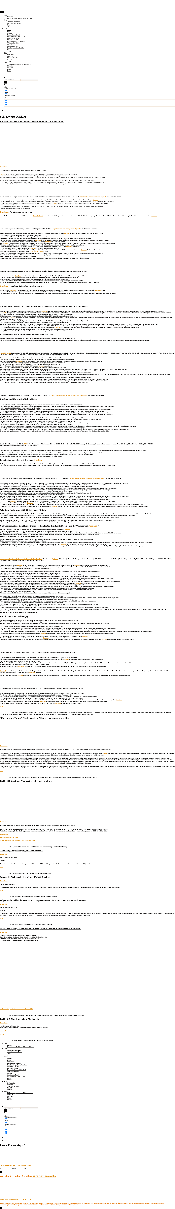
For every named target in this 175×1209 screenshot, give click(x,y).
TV (8, 26)
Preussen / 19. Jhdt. (12, 39)
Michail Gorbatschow (19, 714)
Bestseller (10, 17)
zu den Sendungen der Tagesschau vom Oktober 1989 (16, 1009)
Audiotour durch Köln (13, 21)
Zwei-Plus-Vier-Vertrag (60, 847)
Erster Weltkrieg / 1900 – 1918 (16, 41)
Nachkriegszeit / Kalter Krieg (91, 712)
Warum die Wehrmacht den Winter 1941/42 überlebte (25, 877)
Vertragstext (4, 834)
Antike (9, 30)
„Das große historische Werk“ (9, 837)
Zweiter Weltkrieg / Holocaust (134, 712)
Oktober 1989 (23, 1015)
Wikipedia (3, 1031)
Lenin (10, 714)
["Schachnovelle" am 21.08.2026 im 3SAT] (4, 1162)
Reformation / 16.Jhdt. (13, 35)
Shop (5, 15)
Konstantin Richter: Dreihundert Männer (15, 1200)
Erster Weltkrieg (149, 712)
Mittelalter (10, 33)
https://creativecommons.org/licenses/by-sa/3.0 (67, 229)
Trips (8, 25)
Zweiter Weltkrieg (12, 46)
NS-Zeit (9, 44)
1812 (21, 1040)
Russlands (4, 212)
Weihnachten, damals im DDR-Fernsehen (19, 64)
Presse (5, 28)
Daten (5, 53)
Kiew (6, 714)
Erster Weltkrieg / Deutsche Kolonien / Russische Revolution (63, 712)
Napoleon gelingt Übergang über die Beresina (21, 850)
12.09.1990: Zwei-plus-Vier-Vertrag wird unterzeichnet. (26, 781)
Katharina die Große (36, 251)
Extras (5, 62)
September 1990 (24, 847)
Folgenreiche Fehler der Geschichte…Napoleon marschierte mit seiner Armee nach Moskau (43, 900)
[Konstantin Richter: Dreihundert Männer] (4, 1196)
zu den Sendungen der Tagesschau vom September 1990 (17, 840)
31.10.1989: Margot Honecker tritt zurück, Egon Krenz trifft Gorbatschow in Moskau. (40, 928)
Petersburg (6, 243)
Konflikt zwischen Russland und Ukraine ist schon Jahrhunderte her (32, 121)
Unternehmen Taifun (78, 777)
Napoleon (10, 56)
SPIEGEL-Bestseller (44, 1176)
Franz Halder (48, 777)
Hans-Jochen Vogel (47, 1015)
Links (9, 69)
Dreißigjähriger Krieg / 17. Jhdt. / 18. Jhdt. (30, 712)
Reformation (10, 54)
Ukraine (80, 714)
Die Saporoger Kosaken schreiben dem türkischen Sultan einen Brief (21, 559)
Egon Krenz (36, 1015)
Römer (9, 31)
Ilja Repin (55, 559)
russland (104, 639)
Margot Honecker (59, 1015)
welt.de (2, 1034)
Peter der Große (38, 216)
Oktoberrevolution (45, 714)
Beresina (30, 873)
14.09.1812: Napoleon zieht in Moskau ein (19, 1019)
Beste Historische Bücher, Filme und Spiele (19, 18)
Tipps (5, 20)
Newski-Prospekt (5, 353)
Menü (2, 12)
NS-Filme (10, 67)
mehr (1, 706)
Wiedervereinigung (46, 847)
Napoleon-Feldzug (45, 873)
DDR (8, 49)
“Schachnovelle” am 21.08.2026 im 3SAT (15, 1165)
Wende (9, 51)
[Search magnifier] (5, 82)
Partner (9, 71)
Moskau (29, 714)
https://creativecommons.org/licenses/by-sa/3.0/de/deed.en (69, 395)
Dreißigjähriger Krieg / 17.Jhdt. (16, 36)
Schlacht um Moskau (65, 777)
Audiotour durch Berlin (14, 23)
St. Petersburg (73, 714)
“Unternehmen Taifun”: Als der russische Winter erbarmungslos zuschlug (34, 718)
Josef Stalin (158, 712)
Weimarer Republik (13, 43)
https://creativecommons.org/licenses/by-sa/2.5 (93, 197)
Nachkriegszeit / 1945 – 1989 (15, 48)
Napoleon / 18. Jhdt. (13, 38)
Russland (2, 174)
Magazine (10, 66)
